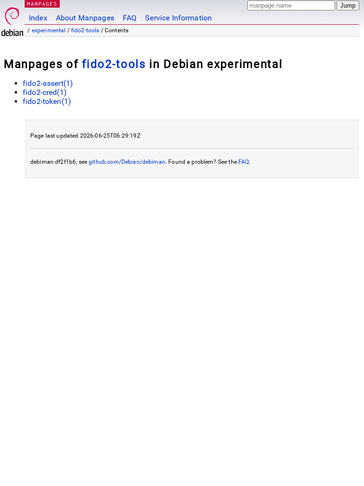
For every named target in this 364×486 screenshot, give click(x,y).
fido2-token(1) (47, 101)
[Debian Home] (12, 19)
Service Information (178, 17)
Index (38, 17)
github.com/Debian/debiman (127, 162)
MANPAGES (42, 3)
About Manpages (85, 17)
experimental (49, 30)
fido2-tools (85, 30)
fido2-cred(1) (45, 92)
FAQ (129, 17)
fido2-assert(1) (48, 83)
